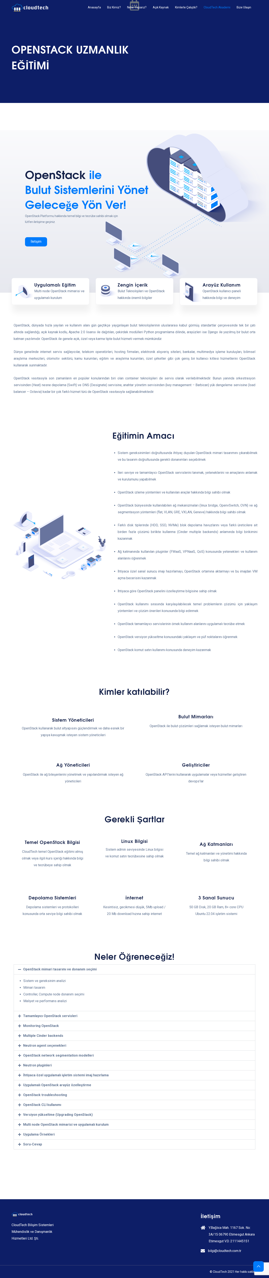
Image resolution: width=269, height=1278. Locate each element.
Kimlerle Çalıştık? (186, 7)
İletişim (36, 241)
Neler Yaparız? (136, 7)
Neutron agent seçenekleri (44, 1046)
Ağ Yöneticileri (73, 764)
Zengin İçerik (133, 284)
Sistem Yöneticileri (73, 719)
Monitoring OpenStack (41, 1026)
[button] (134, 969)
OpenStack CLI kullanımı (42, 1105)
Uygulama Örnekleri (39, 1134)
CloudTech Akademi (217, 7)
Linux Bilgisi (134, 841)
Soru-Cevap (32, 1144)
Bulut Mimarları (196, 716)
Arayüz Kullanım (222, 284)
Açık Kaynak (161, 7)
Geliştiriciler (196, 764)
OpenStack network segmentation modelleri (58, 1055)
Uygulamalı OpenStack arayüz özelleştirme (57, 1085)
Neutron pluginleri (37, 1065)
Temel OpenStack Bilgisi (52, 841)
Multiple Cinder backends (43, 1036)
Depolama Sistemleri (52, 897)
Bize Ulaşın (244, 7)
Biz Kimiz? (114, 7)
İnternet (134, 897)
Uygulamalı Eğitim (55, 284)
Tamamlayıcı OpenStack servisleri (50, 1016)
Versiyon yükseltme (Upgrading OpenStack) (58, 1115)
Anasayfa (94, 7)
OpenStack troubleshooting (45, 1095)
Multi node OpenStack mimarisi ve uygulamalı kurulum (66, 1125)
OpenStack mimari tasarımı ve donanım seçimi (60, 969)
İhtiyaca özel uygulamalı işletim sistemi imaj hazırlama (66, 1075)
